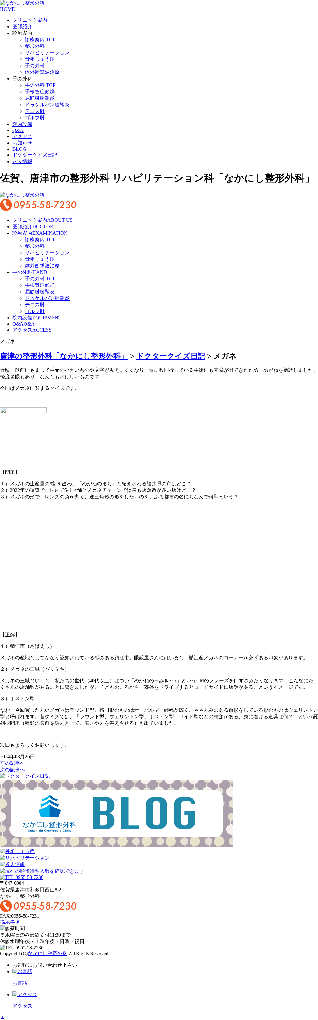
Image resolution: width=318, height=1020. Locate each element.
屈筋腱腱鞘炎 (40, 98)
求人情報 (22, 161)
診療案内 (40, 233)
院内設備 (22, 124)
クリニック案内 (29, 20)
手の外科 (35, 65)
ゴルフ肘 (35, 117)
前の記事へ (12, 763)
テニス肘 (35, 111)
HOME (7, 9)
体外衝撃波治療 (42, 72)
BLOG (19, 149)
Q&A (18, 130)
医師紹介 (22, 26)
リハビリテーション (47, 52)
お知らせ (22, 142)
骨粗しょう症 (40, 59)
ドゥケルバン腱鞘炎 (47, 104)
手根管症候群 (40, 91)
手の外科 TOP (40, 85)
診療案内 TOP (40, 39)
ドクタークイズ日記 (34, 155)
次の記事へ (12, 769)
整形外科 (35, 46)
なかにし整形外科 (47, 953)
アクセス (22, 136)
